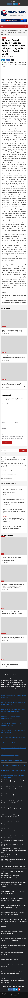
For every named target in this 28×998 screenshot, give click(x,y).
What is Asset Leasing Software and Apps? (12, 871)
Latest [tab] (3, 483)
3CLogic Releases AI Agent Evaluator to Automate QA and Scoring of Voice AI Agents (14, 469)
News (4, 487)
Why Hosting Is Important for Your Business (13, 765)
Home (2, 30)
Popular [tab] (7, 483)
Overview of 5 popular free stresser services (13, 737)
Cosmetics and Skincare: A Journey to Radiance (13, 770)
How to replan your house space (9, 959)
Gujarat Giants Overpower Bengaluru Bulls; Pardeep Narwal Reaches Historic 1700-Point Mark (14, 300)
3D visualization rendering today (9, 755)
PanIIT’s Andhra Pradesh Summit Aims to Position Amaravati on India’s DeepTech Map (12, 473)
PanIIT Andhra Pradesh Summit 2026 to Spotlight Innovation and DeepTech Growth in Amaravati (13, 357)
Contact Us (21, 986)
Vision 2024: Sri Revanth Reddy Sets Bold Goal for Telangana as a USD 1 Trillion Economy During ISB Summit (14, 295)
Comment (5, 404)
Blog (6, 30)
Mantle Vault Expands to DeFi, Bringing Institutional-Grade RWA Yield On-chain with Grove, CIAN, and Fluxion (13, 459)
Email (16, 422)
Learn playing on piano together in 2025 (11, 760)
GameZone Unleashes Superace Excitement (13, 866)
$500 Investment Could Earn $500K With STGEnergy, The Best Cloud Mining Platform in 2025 (13, 850)
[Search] (26, 26)
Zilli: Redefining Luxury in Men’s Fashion (12, 978)
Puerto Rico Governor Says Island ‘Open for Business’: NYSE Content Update (13, 477)
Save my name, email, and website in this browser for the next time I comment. (13, 437)
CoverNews (23, 994)
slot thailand (4, 924)
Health (15, 986)
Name (4, 422)
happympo (4, 926)
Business (4, 37)
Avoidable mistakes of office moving (10, 743)
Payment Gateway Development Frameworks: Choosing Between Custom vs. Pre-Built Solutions (13, 884)
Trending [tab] (13, 483)
